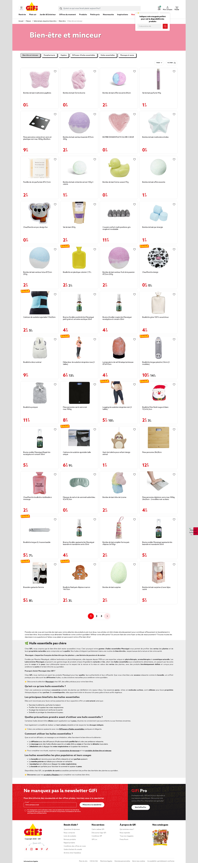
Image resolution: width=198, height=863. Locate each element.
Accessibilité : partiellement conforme (160, 861)
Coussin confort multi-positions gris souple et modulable (116, 228)
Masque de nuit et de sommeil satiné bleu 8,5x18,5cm (79, 498)
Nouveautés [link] (108, 14)
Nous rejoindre (125, 833)
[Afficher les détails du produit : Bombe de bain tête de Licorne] (119, 482)
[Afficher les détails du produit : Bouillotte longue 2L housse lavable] (39, 527)
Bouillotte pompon (30, 407)
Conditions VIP (97, 836)
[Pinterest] (42, 849)
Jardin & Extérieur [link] (48, 14)
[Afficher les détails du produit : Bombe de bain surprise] (119, 572)
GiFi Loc (94, 839)
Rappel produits (69, 843)
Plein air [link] (32, 14)
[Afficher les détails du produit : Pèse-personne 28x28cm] (158, 437)
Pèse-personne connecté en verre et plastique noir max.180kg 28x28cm (37, 138)
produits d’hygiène (51, 775)
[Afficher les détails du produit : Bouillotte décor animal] (39, 347)
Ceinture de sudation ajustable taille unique (77, 453)
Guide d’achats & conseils (73, 849)
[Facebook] (26, 849)
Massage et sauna (127, 55)
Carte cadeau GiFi (98, 829)
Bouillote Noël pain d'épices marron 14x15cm (76, 588)
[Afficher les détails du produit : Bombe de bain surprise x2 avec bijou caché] (158, 572)
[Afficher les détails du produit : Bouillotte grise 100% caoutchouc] (158, 302)
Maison (28, 21)
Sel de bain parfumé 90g (151, 93)
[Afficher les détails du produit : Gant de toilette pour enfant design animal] (119, 437)
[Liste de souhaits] (55, 71)
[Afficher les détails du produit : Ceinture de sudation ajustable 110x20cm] (39, 302)
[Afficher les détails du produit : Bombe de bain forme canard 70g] (119, 167)
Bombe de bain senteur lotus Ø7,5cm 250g (37, 273)
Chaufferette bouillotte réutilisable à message (37, 498)
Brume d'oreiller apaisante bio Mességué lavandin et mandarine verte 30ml (78, 543)
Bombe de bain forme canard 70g (115, 182)
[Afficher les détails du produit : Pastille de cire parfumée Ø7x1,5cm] (39, 167)
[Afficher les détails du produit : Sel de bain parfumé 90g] (158, 79)
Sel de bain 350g (69, 227)
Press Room (124, 839)
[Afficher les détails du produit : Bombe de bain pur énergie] (158, 212)
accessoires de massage (70, 751)
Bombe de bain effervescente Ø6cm (117, 93)
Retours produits (70, 839)
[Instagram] (31, 849)
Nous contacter (69, 833)
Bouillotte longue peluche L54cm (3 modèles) (156, 363)
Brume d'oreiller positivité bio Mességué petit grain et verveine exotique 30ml (78, 318)
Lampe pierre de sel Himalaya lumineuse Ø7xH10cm (118, 363)
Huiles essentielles (108, 55)
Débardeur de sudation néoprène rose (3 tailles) (78, 363)
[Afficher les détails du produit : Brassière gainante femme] (39, 572)
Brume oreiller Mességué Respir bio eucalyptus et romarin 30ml (36, 453)
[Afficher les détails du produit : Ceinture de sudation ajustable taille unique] (79, 437)
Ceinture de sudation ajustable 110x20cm (39, 317)
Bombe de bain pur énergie (152, 227)
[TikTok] (47, 849)
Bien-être (62, 21)
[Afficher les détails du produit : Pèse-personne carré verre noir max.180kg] (79, 392)
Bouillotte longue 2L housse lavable (36, 542)
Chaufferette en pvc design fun (35, 227)
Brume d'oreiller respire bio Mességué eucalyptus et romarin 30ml (117, 318)
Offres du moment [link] (67, 14)
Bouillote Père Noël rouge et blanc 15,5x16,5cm (155, 408)
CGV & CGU (94, 861)
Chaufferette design (150, 272)
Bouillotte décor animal (32, 362)
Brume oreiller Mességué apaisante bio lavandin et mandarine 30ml (157, 543)
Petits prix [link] (95, 14)
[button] (159, 8)
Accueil (21, 21)
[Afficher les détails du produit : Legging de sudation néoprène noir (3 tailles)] (119, 392)
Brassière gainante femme (33, 587)
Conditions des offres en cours (75, 846)
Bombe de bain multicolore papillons (37, 93)
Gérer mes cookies (138, 861)
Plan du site (83, 861)
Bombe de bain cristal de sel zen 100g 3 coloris (78, 183)
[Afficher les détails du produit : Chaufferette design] (158, 257)
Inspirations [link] (122, 14)
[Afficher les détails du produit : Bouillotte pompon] (39, 392)
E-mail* (27, 802)
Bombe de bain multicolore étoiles (155, 137)
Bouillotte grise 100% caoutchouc (155, 317)
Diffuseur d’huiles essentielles (83, 55)
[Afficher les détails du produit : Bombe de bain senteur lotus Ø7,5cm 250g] (39, 257)
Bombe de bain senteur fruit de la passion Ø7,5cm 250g (118, 273)
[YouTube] (37, 849)
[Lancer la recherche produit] (61, 8)
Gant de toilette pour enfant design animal (116, 453)
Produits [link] (83, 14)
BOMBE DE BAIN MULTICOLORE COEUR (118, 137)
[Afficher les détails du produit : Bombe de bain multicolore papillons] (39, 79)
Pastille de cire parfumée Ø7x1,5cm (37, 182)
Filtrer (170, 63)
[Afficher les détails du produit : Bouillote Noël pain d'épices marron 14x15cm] (79, 572)
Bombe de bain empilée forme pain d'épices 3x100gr (116, 543)
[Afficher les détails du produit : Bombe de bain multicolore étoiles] (158, 122)
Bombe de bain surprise (112, 587)
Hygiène (64, 55)
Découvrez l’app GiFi (99, 833)
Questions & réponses (72, 829)
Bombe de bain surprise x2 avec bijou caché (156, 588)
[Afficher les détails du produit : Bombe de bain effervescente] (158, 167)
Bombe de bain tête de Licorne (114, 497)
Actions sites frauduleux (72, 853)
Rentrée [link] (22, 14)
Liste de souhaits (70, 836)
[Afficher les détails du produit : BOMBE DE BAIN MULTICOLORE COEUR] (119, 122)
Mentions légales (106, 861)
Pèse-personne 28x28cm (152, 452)
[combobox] (99, 8)
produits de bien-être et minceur (98, 751)
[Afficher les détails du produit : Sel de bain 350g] (79, 212)
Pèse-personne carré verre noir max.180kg (75, 408)
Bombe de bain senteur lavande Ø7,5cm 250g (78, 138)
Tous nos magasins (126, 836)
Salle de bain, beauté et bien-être (44, 21)
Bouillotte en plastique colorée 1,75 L (77, 272)
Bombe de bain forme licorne (74, 93)
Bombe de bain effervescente (153, 182)
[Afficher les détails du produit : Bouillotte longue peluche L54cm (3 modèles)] (158, 347)
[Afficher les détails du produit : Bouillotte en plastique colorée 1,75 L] (79, 257)
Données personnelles (122, 861)
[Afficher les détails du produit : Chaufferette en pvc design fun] (39, 212)
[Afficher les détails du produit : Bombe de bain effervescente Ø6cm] (119, 79)
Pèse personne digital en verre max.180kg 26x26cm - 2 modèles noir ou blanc (158, 498)
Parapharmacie (49, 55)
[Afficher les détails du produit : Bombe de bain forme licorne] (79, 79)
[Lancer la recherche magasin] (165, 26)
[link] (83, 18)
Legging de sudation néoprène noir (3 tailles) (117, 408)
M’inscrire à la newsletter (92, 805)
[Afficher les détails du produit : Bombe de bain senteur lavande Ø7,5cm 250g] (79, 122)
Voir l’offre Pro (141, 807)
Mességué (50, 682)
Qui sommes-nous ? (127, 829)
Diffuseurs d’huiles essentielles (71, 729)
